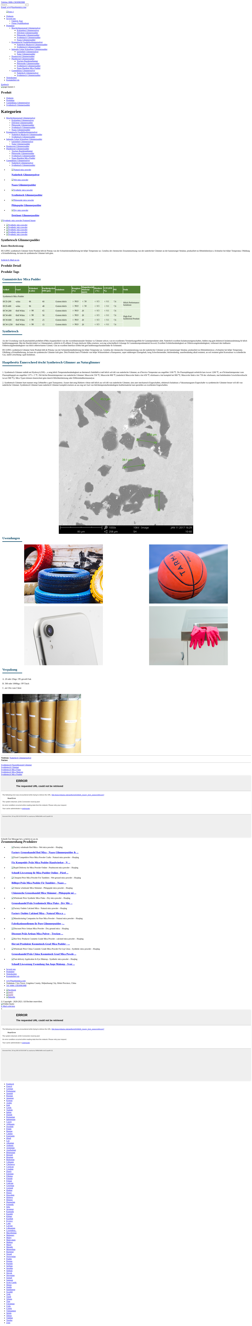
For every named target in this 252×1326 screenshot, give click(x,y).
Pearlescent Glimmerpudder (23, 56)
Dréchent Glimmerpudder (27, 33)
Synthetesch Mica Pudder (11, 774)
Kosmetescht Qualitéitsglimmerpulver (27, 42)
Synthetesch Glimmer (10, 767)
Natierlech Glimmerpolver (27, 73)
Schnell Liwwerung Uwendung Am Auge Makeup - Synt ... (43, 964)
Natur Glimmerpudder (26, 54)
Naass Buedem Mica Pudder (28, 68)
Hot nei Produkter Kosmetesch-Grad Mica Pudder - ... (41, 944)
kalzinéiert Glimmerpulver (27, 52)
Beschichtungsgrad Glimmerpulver (26, 28)
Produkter (10, 26)
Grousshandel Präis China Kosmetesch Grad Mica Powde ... (44, 954)
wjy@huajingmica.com (16, 981)
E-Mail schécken (8, 1006)
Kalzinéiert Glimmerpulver (28, 30)
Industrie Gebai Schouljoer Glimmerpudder (29, 49)
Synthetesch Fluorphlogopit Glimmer (16, 765)
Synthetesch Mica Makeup (12, 772)
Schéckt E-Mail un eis (10, 260)
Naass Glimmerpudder (26, 40)
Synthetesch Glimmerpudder (28, 37)
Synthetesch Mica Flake (11, 770)
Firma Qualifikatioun (20, 23)
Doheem (9, 16)
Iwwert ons (11, 18)
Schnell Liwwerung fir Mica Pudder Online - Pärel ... (40, 872)
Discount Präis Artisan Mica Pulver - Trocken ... (37, 933)
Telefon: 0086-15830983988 (13, 2)
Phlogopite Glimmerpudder (28, 35)
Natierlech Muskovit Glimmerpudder (32, 44)
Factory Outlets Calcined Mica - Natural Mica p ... (39, 913)
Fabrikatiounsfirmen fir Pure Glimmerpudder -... (38, 923)
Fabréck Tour (17, 21)
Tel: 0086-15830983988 (16, 985)
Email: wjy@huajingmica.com (13, 7)
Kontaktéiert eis (12, 80)
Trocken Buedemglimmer (27, 61)
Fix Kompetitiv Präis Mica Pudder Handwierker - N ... (41, 862)
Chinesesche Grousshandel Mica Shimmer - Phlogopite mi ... (44, 893)
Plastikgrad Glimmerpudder (23, 59)
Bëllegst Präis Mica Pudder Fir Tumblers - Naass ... (39, 882)
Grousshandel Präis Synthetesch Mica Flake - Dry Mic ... (42, 903)
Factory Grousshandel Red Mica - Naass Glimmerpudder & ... (45, 852)
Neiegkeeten (11, 78)
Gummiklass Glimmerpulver (23, 70)
